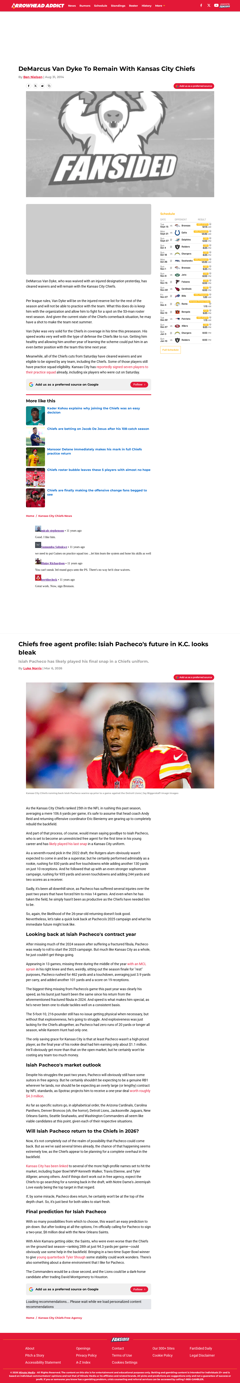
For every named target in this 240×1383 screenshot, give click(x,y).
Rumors (84, 5)
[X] (208, 5)
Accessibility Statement (43, 1362)
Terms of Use (122, 1355)
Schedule (100, 5)
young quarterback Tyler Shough (61, 1257)
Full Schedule (170, 349)
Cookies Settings (124, 1362)
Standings (118, 5)
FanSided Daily (201, 1348)
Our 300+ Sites (164, 1348)
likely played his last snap (68, 844)
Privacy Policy (86, 1355)
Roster (133, 5)
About (29, 1348)
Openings (83, 1348)
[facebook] (201, 5)
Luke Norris (32, 668)
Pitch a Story (34, 1355)
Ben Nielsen (32, 77)
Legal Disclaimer (202, 1355)
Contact (118, 1348)
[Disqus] (128, 571)
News (72, 5)
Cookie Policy (163, 1355)
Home (30, 516)
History (146, 5)
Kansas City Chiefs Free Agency (60, 1318)
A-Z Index (83, 1362)
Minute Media (27, 1372)
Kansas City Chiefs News (55, 516)
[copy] (49, 86)
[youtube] (216, 5)
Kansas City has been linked (47, 1166)
